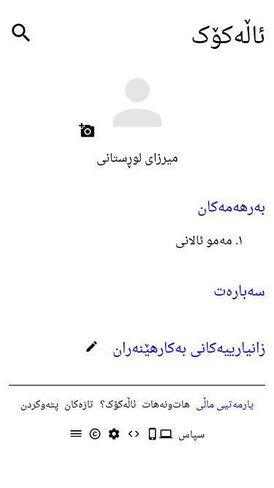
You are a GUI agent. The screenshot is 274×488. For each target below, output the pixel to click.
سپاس (191, 435)
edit (92, 346)
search (21, 33)
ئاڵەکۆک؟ (118, 405)
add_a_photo (87, 130)
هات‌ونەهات (166, 405)
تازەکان (79, 405)
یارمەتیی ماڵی (225, 405)
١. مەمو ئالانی (209, 241)
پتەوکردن (39, 405)
